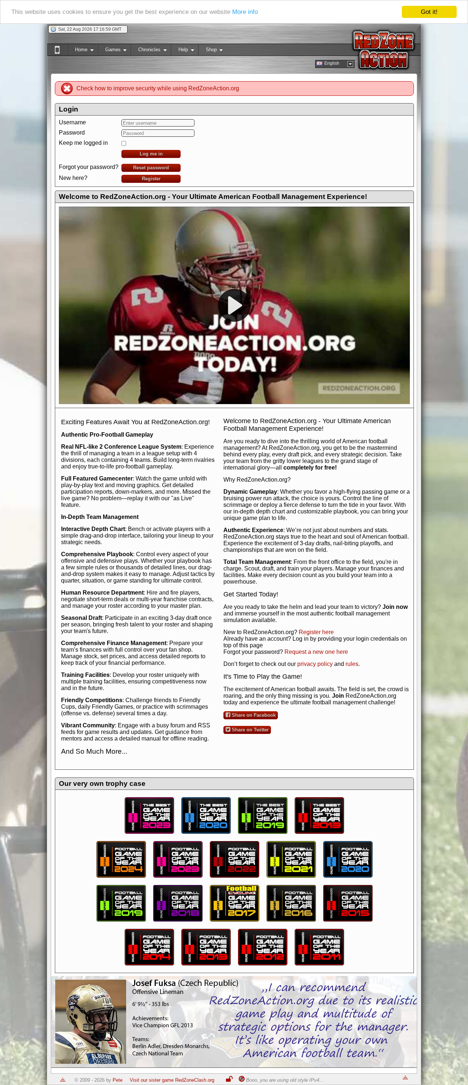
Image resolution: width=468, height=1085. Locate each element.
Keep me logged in (83, 143)
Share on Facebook (253, 715)
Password (72, 132)
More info (245, 12)
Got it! (429, 11)
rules (352, 664)
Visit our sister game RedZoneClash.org (172, 1080)
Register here (316, 632)
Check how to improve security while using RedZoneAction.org (157, 88)
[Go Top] (63, 1080)
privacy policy (315, 664)
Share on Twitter (249, 729)
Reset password (151, 167)
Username (72, 122)
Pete (117, 1080)
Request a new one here (316, 652)
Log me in (151, 154)
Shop (207, 51)
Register (151, 178)
